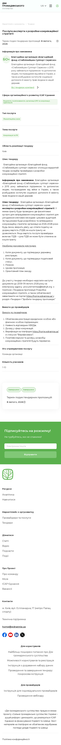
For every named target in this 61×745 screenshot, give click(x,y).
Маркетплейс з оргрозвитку (13, 24)
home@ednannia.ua (14, 626)
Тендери (31, 24)
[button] (43, 5)
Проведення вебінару (30, 695)
